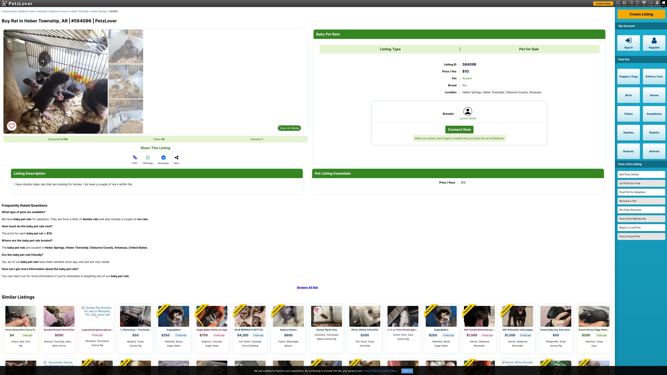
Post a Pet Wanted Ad (632, 218)
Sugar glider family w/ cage (212, 329)
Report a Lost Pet (630, 227)
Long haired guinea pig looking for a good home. (97, 329)
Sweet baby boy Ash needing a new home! (555, 329)
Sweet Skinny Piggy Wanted (594, 329)
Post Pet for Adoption (632, 192)
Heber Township (79, 11)
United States (9, 11)
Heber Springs (99, 11)
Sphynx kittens (288, 329)
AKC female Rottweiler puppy (479, 329)
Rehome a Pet (627, 201)
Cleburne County (59, 11)
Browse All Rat (307, 287)
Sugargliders (174, 329)
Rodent (467, 78)
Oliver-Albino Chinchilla (364, 329)
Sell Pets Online (629, 174)
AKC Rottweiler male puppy (517, 329)
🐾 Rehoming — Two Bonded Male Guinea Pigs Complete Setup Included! (135, 329)
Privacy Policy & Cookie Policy (379, 370)
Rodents (23, 11)
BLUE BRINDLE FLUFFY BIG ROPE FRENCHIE (250, 329)
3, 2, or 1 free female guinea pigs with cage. (403, 329)
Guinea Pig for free (326, 329)
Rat (32, 11)
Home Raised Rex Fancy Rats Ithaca (20, 329)
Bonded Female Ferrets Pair (59, 329)
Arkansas (42, 11)
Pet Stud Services (630, 209)
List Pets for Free (629, 183)
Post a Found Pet (629, 236)
